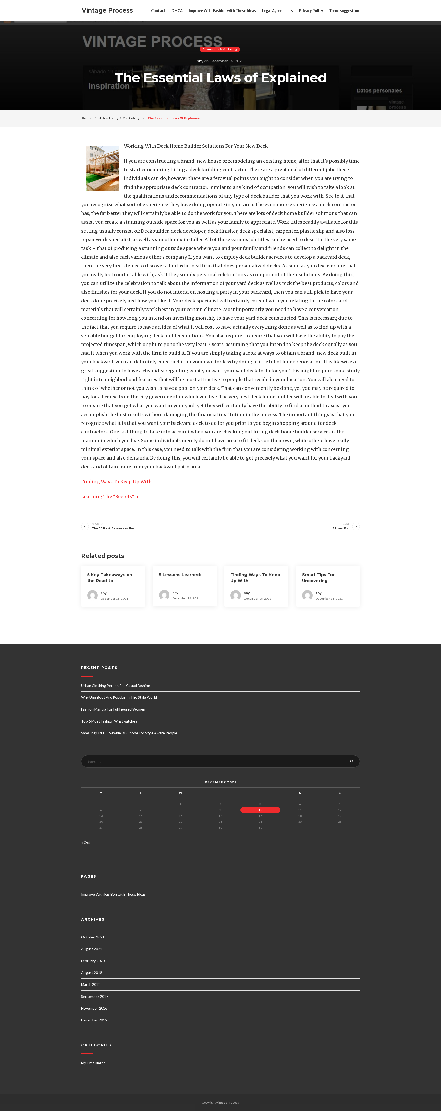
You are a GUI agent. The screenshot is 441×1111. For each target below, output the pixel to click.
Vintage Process (107, 10)
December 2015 (94, 1020)
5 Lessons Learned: (180, 574)
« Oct (85, 842)
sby (200, 60)
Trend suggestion (344, 10)
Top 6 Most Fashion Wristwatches (109, 721)
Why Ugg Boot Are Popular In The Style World (119, 697)
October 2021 (92, 937)
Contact (158, 10)
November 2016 (94, 1008)
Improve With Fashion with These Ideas (222, 10)
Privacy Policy (311, 10)
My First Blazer (93, 1063)
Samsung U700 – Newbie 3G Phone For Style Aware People (129, 733)
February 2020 (93, 961)
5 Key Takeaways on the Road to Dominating (109, 580)
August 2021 (91, 949)
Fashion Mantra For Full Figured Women (113, 709)
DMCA (177, 10)
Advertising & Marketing (220, 49)
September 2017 (94, 996)
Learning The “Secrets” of (110, 496)
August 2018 (91, 972)
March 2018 (90, 984)
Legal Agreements (277, 10)
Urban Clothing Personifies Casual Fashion (115, 685)
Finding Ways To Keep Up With (116, 482)
